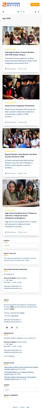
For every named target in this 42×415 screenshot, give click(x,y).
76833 (22, 313)
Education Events (10, 49)
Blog (28, 407)
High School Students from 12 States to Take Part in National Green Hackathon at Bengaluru (21, 215)
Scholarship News (10, 103)
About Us (15, 407)
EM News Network (11, 69)
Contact (22, 407)
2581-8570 (14, 316)
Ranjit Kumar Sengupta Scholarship (19, 106)
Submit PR (35, 4)
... (29, 63)
